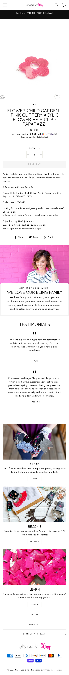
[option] (34, 60)
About (34, 615)
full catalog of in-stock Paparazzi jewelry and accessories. (31, 215)
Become (34, 541)
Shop (35, 478)
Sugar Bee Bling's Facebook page (19, 224)
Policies (34, 624)
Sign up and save (34, 634)
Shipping (24, 137)
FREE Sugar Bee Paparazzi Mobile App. (22, 228)
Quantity (34, 148)
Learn (34, 604)
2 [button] (36, 104)
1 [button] (33, 104)
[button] (34, 134)
